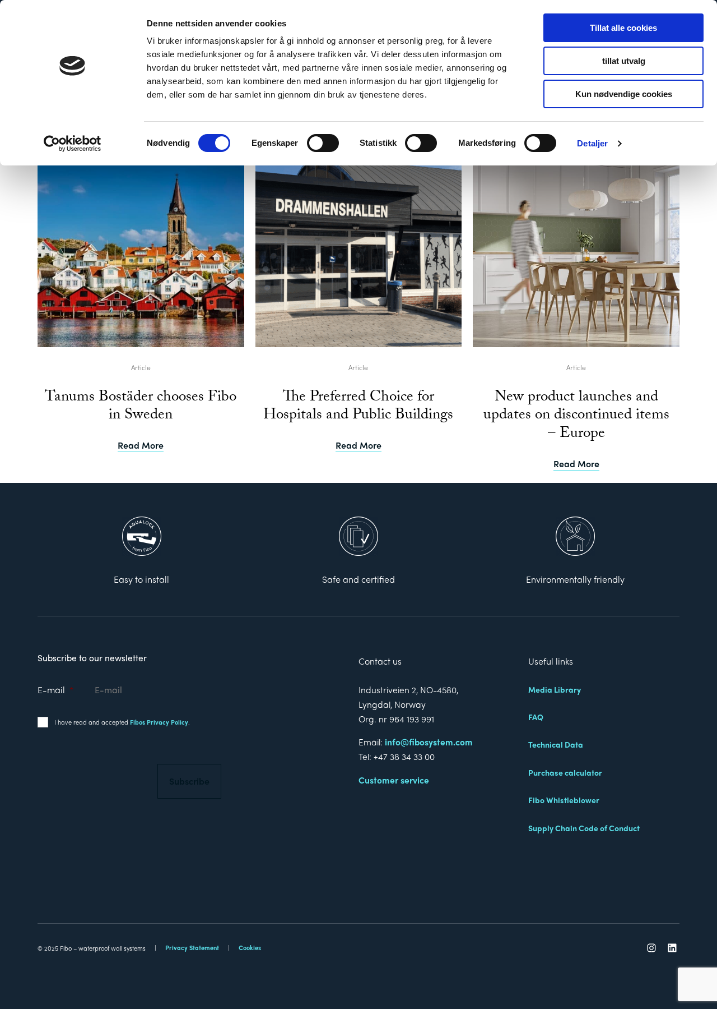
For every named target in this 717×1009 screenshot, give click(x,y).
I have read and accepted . (122, 721)
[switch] (323, 143)
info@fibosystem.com (429, 741)
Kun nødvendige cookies (623, 94)
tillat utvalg (623, 61)
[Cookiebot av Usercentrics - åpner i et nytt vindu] (73, 143)
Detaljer (592, 143)
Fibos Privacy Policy (159, 721)
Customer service (393, 779)
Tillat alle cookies (623, 28)
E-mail (55, 690)
